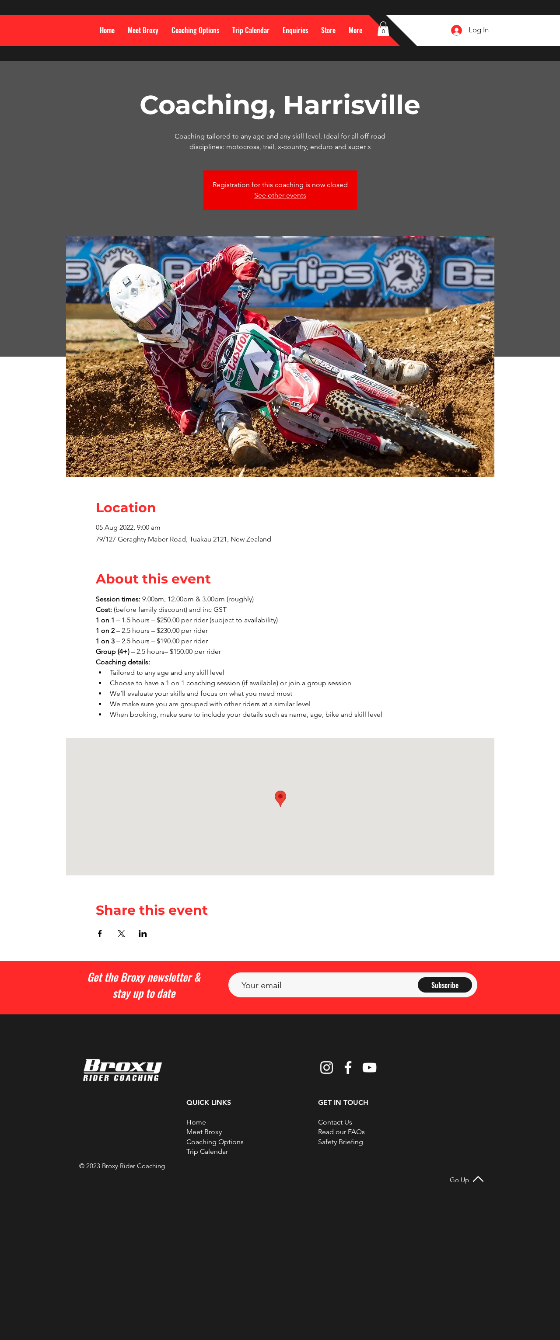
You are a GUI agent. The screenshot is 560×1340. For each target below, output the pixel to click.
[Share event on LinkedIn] (143, 933)
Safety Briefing (340, 1142)
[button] (355, 30)
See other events (280, 195)
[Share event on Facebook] (100, 933)
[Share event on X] (121, 933)
